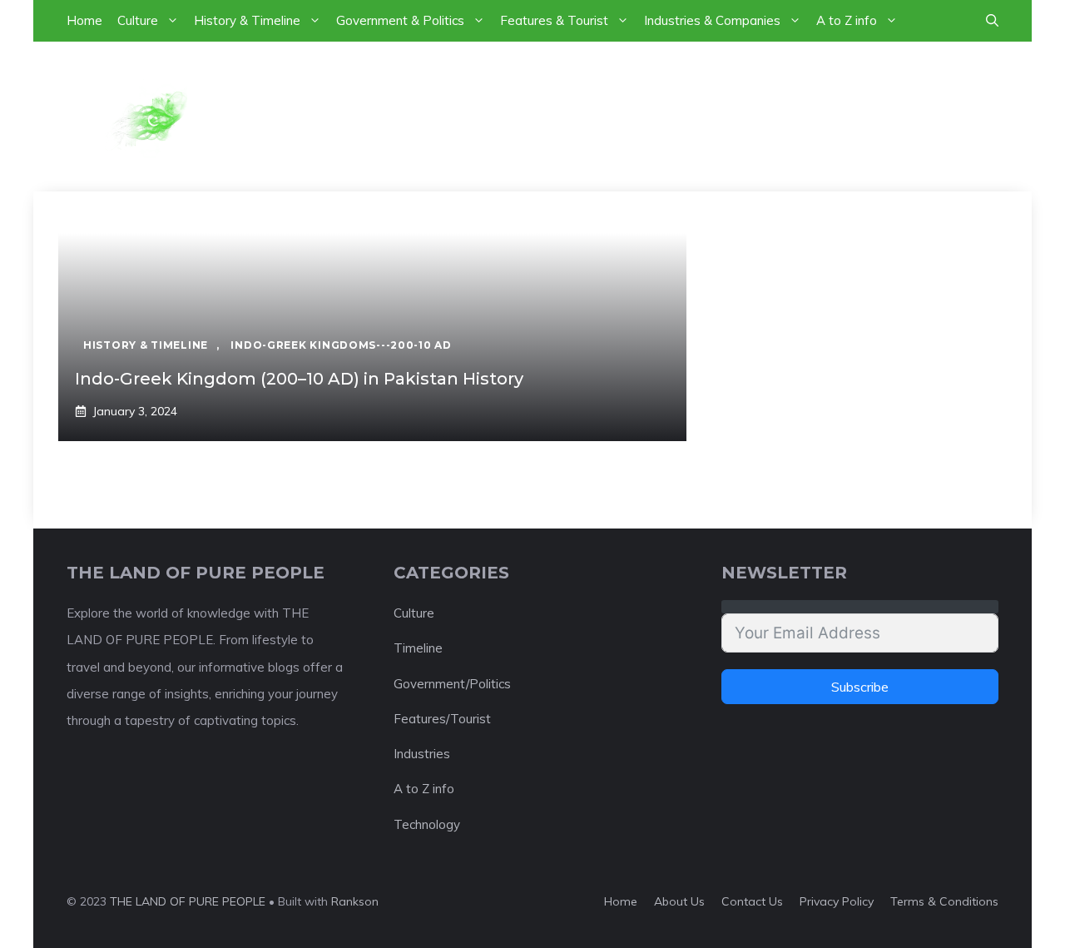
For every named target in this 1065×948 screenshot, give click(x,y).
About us (679, 901)
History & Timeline (247, 20)
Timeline (418, 648)
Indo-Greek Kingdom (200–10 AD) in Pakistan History (299, 379)
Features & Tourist (554, 20)
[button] (992, 21)
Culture (137, 20)
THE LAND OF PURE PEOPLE (187, 901)
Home (84, 20)
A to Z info (846, 20)
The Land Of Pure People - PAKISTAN (582, 116)
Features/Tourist (442, 719)
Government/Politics (452, 684)
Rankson (355, 901)
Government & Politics (400, 20)
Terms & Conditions (944, 901)
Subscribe (860, 686)
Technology (427, 824)
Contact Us (752, 901)
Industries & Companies (712, 20)
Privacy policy (837, 901)
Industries (422, 754)
